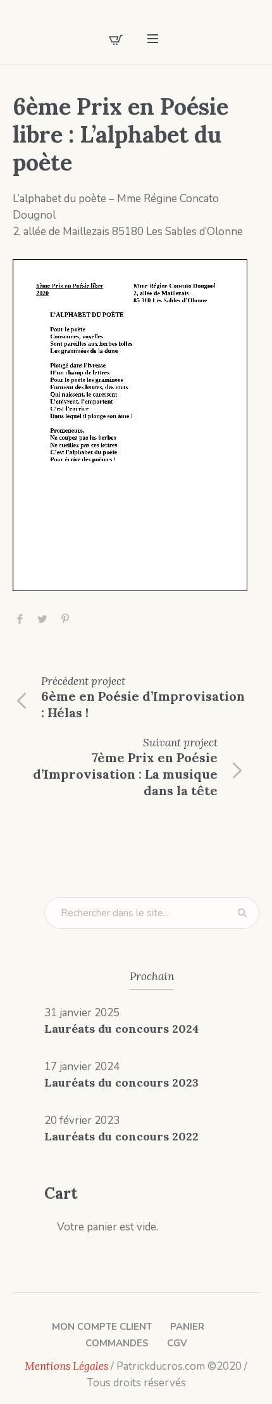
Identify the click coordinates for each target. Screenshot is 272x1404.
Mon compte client (102, 1326)
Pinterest (65, 619)
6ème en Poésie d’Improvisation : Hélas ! (143, 704)
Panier (187, 1326)
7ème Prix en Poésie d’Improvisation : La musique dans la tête (125, 774)
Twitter (42, 619)
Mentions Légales (66, 1366)
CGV (177, 1343)
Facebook (20, 619)
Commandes (117, 1343)
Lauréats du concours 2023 (121, 1082)
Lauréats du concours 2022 (121, 1136)
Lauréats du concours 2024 (121, 1028)
